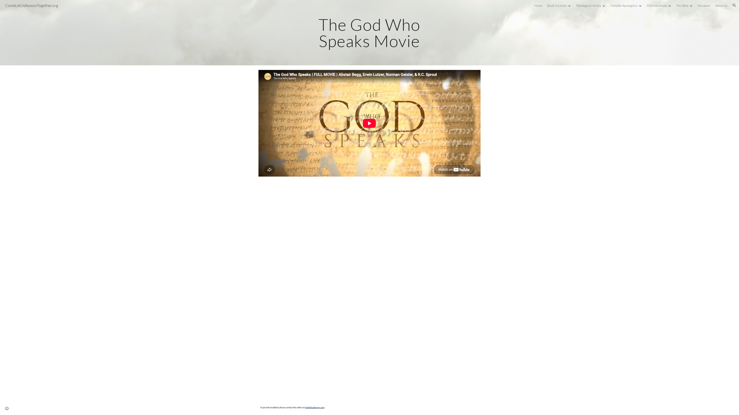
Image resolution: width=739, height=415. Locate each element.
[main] (369, 33)
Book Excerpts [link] (557, 5)
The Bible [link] (682, 5)
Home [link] (538, 5)
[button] (734, 5)
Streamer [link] (704, 5)
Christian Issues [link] (657, 5)
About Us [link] (721, 5)
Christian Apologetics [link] (624, 5)
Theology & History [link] (588, 5)
